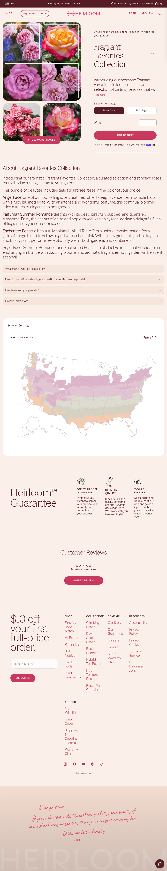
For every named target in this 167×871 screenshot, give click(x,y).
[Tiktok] (102, 764)
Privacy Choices (135, 642)
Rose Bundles (92, 651)
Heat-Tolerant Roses (92, 674)
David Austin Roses (90, 638)
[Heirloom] (83, 13)
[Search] (160, 13)
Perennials (72, 644)
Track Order (69, 721)
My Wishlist (70, 710)
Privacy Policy (134, 631)
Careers (113, 640)
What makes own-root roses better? (25, 268)
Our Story (114, 623)
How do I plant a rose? (17, 301)
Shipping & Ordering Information (73, 736)
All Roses (71, 638)
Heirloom (81, 773)
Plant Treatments (73, 675)
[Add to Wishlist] (153, 55)
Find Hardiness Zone (136, 666)
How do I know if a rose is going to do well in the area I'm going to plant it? (45, 279)
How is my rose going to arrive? (22, 290)
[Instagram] (65, 764)
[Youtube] (83, 764)
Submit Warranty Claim (114, 658)
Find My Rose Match (70, 627)
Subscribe (23, 677)
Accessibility (138, 623)
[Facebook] (74, 764)
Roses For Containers (94, 687)
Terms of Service (135, 653)
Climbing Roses (92, 625)
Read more (99, 94)
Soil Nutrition (71, 653)
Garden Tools (70, 664)
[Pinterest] (93, 764)
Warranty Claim (71, 751)
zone (125, 31)
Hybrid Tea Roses (93, 662)
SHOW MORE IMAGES (41, 139)
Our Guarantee (115, 631)
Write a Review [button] (83, 580)
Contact (113, 647)
